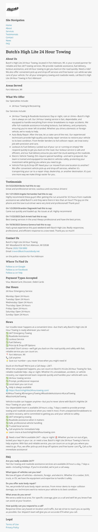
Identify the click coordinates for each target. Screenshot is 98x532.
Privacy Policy (12, 527)
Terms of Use (12, 524)
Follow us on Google (15, 266)
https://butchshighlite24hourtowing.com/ (29, 390)
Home (9, 25)
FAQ (8, 43)
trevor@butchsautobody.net (26, 251)
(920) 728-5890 (20, 248)
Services (10, 31)
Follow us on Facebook (17, 269)
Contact (9, 37)
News (8, 40)
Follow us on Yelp (14, 272)
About (9, 28)
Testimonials (12, 34)
